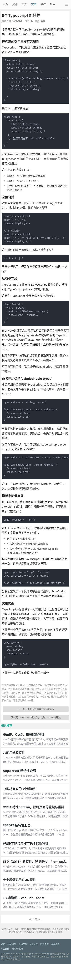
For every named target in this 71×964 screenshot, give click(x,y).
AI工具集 (5, 949)
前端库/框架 (17, 949)
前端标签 (55, 944)
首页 (5, 4)
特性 (43, 21)
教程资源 (44, 944)
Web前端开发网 (24, 954)
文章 (33, 4)
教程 (43, 4)
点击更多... (35, 919)
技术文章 (33, 944)
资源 (14, 4)
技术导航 (12, 944)
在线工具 (23, 944)
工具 (24, 4)
